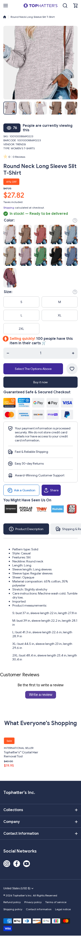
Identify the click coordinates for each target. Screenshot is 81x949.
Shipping (8, 207)
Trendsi (21, 144)
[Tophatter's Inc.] (40, 5)
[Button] (75, 220)
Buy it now (40, 382)
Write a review (40, 695)
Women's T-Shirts (23, 148)
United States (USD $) (16, 888)
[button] (75, 5)
